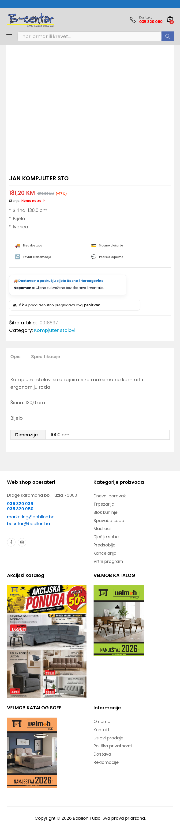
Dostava (102, 754)
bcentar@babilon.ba (28, 523)
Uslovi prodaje (108, 738)
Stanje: (14, 200)
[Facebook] (11, 542)
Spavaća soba (109, 520)
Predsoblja (105, 545)
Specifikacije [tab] (45, 356)
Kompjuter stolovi (54, 330)
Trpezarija (104, 504)
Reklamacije (106, 762)
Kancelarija (105, 553)
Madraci (102, 528)
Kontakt (145, 17)
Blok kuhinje (105, 512)
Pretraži (167, 36)
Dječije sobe (106, 537)
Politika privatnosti (113, 746)
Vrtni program (108, 561)
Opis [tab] (15, 356)
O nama (102, 721)
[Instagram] (22, 542)
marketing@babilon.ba (31, 517)
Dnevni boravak (110, 496)
